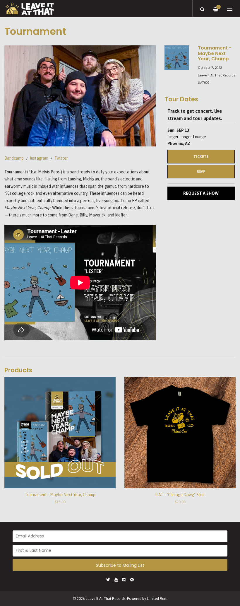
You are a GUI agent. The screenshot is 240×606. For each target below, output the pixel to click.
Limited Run (156, 598)
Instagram (39, 158)
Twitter (61, 158)
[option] (80, 95)
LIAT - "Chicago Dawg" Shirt (180, 494)
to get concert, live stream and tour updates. (194, 114)
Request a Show (201, 193)
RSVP (201, 171)
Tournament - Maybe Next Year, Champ (60, 494)
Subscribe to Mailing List (120, 565)
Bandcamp (14, 158)
